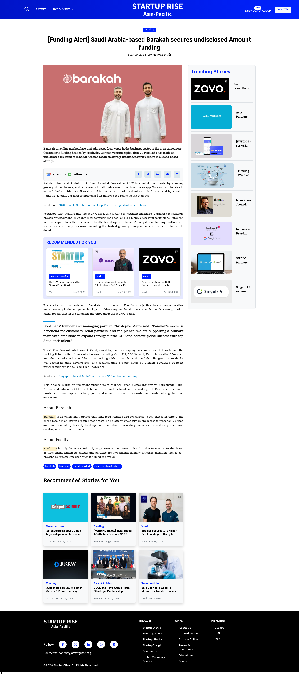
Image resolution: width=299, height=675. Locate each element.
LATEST (41, 9)
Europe (219, 628)
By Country (61, 9)
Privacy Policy (188, 639)
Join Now (282, 10)
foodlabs (64, 466)
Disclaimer (186, 655)
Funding (149, 29)
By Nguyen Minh (159, 54)
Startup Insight (153, 645)
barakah (50, 466)
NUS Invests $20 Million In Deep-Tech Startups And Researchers (102, 205)
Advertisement (189, 633)
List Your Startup (258, 9)
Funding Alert (82, 466)
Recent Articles (60, 276)
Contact (184, 661)
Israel (144, 526)
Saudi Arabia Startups (107, 466)
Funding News (152, 633)
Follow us (58, 174)
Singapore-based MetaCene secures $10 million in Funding (98, 376)
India (100, 276)
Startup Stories (153, 639)
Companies (150, 651)
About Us (185, 628)
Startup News (152, 628)
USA (218, 639)
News (146, 276)
